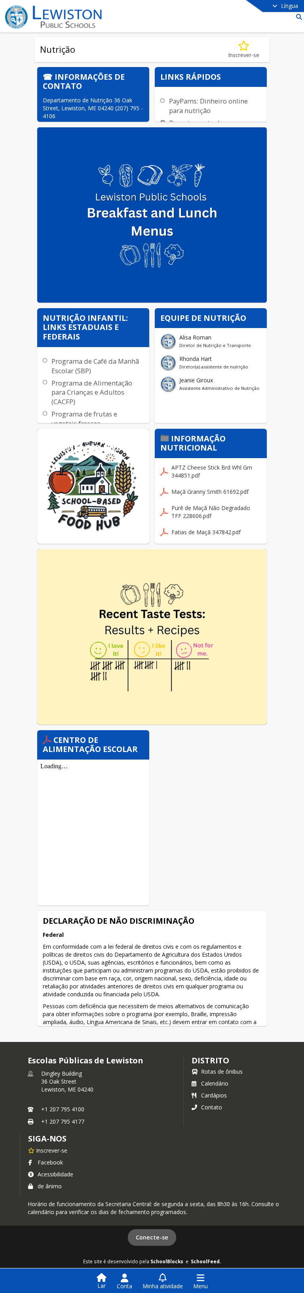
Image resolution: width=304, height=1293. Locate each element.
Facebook (50, 1162)
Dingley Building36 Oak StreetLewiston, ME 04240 (67, 1081)
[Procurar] (297, 17)
